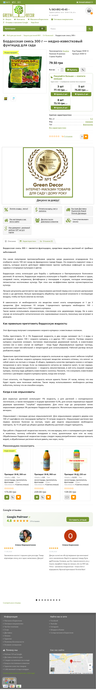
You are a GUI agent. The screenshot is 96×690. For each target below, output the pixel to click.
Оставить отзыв (77, 519)
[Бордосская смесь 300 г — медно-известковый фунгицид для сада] (25, 71)
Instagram (54, 626)
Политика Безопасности (14, 642)
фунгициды (88, 124)
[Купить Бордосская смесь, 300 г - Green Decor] (5, 98)
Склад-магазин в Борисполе (62, 632)
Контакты (21, 19)
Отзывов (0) (48, 241)
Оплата (7, 635)
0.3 (91, 119)
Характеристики (29, 241)
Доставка (8, 632)
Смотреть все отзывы (12, 603)
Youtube (54, 623)
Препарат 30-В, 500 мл (15, 474)
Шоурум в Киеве (57, 629)
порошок (89, 121)
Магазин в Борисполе (39, 19)
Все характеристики (57, 128)
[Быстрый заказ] (83, 70)
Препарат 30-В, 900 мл (45, 474)
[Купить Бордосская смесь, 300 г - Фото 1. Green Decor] (13, 98)
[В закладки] (86, 136)
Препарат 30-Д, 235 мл (75, 474)
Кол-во (52, 69)
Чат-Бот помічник (11, 626)
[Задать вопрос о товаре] (82, 136)
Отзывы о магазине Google (17, 22)
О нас (6, 629)
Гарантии (8, 639)
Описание (12, 241)
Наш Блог (35, 22)
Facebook (54, 620)
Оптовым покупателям (63, 19)
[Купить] (6, 497)
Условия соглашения (12, 645)
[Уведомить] (67, 497)
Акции (8, 19)
